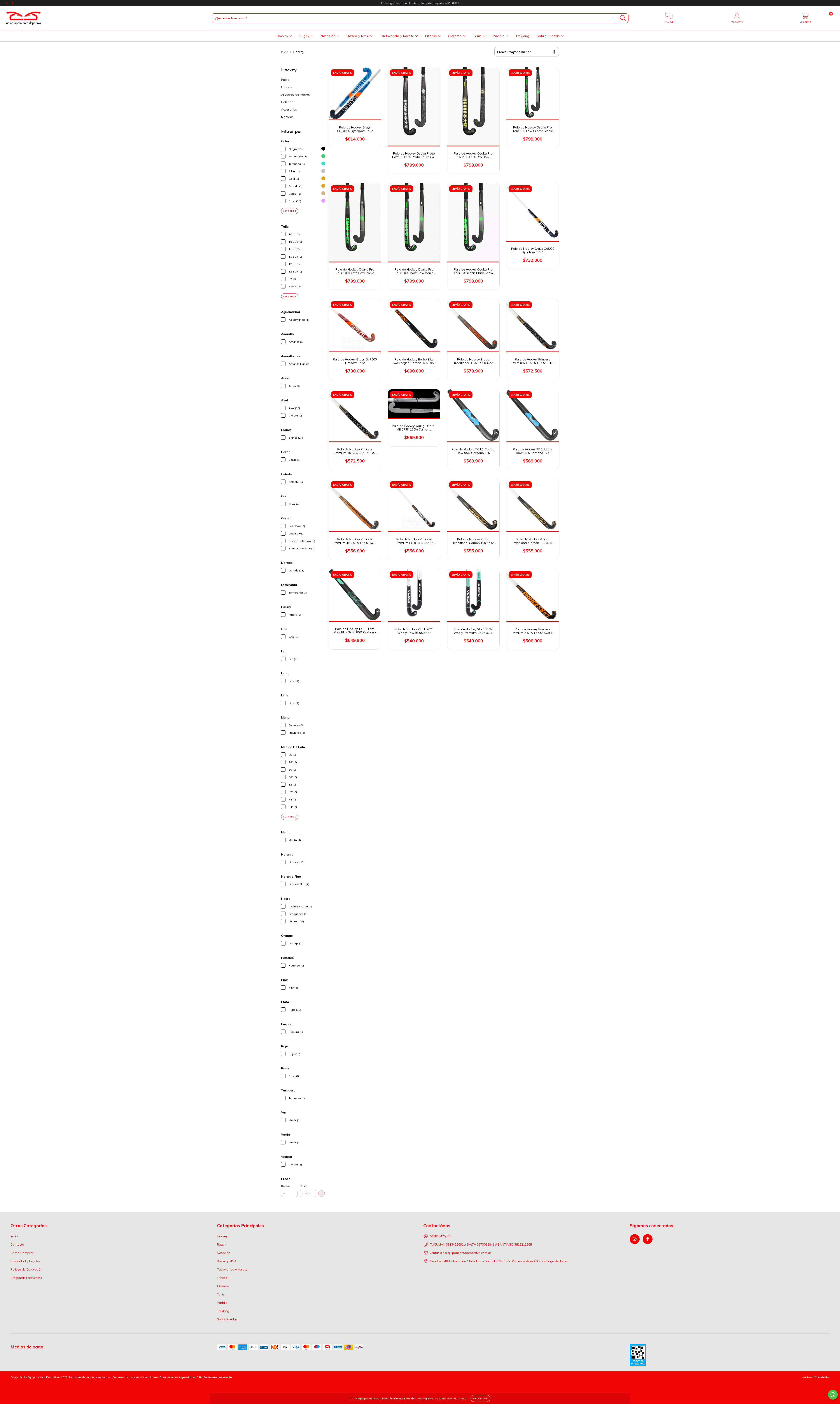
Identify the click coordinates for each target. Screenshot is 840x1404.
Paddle (499, 36)
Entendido (480, 1398)
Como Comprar (21, 1253)
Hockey (282, 36)
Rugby (305, 36)
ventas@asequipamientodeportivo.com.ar (460, 1253)
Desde (285, 1186)
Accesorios (289, 109)
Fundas (286, 87)
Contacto (17, 1244)
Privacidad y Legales (25, 1261)
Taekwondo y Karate (397, 36)
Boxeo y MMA (358, 36)
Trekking (522, 36)
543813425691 (440, 1236)
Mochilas (287, 117)
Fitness (431, 36)
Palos (285, 80)
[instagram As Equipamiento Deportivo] (6, 3)
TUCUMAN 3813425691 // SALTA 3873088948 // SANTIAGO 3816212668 (481, 1244)
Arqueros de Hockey (295, 95)
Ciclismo (455, 36)
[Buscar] (623, 18)
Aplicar (321, 1193)
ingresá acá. (187, 1377)
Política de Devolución (26, 1269)
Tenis (478, 36)
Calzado (287, 102)
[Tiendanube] (816, 1377)
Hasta (304, 1186)
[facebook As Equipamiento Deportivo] (13, 3)
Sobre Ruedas (549, 36)
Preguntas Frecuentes (26, 1278)
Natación (329, 36)
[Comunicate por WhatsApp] (833, 1395)
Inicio (284, 52)
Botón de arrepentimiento (215, 1377)
